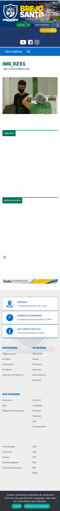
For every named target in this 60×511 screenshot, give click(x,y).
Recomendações (10, 462)
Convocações (8, 446)
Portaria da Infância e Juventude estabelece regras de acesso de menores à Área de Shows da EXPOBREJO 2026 (29, 210)
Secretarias (7, 364)
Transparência (39, 426)
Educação (37, 353)
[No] (56, 500)
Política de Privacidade (36, 506)
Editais (5, 457)
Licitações (8, 160)
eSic (4, 405)
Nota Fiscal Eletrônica (13, 167)
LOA (34, 451)
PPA (34, 462)
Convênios (7, 451)
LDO (34, 446)
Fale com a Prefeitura (12, 374)
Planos (6, 188)
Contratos (7, 400)
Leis (34, 421)
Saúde (35, 359)
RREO (35, 473)
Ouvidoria (7, 369)
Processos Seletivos (12, 467)
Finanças (37, 364)
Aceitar (16, 506)
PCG (34, 457)
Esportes (36, 380)
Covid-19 (36, 400)
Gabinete (36, 369)
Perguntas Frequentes (13, 174)
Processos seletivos (12, 181)
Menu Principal (13, 51)
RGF (34, 467)
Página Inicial (9, 353)
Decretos (36, 410)
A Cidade (6, 359)
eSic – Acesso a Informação (16, 153)
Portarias (36, 415)
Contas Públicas (11, 146)
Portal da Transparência (14, 139)
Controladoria (39, 374)
